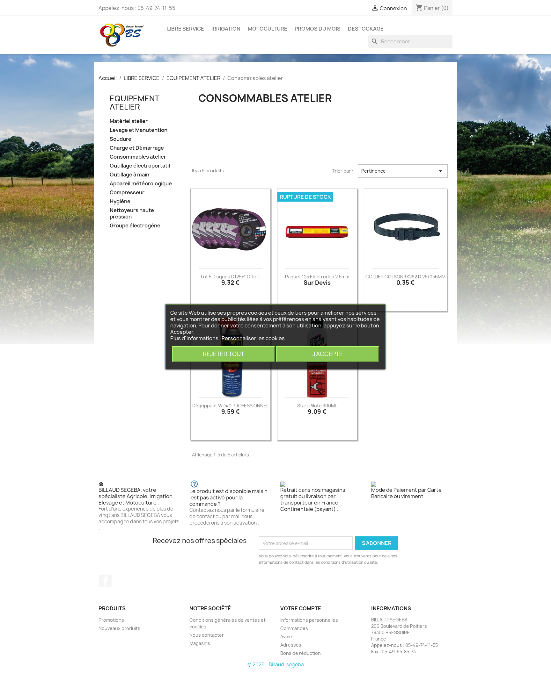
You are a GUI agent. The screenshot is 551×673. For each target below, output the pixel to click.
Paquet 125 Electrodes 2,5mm (317, 277)
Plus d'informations (194, 338)
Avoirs (287, 637)
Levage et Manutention (138, 130)
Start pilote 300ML (317, 406)
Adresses (290, 645)
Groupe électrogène (135, 225)
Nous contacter (206, 635)
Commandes (294, 628)
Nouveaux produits (119, 628)
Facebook (105, 581)
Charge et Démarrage (137, 148)
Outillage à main (129, 174)
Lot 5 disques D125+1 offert (230, 277)
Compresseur (127, 192)
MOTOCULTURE (267, 28)
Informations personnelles (309, 620)
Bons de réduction (300, 653)
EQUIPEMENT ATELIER (134, 102)
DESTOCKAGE (366, 28)
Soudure (120, 139)
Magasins (199, 643)
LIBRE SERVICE (185, 28)
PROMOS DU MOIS (318, 28)
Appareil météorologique (141, 183)
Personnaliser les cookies (253, 338)
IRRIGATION (225, 28)
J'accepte (327, 354)
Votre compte (300, 608)
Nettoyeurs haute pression (132, 213)
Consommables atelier (138, 157)
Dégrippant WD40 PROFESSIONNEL (230, 406)
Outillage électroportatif (140, 165)
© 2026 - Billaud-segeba (275, 664)
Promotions (111, 620)
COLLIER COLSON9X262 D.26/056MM (405, 277)
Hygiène (120, 201)
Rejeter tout (223, 354)
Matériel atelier (129, 121)
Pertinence (402, 171)
